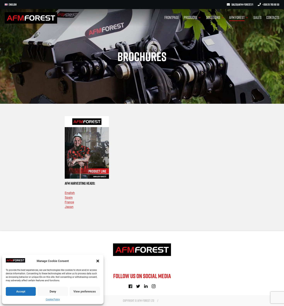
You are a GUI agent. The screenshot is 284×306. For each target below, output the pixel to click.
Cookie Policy (53, 299)
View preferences (84, 291)
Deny (53, 291)
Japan (69, 207)
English (70, 193)
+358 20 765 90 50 (270, 4)
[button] (98, 261)
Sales (257, 17)
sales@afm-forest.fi (242, 4)
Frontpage (171, 17)
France (69, 202)
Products (190, 17)
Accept (20, 291)
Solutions (213, 17)
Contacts (272, 17)
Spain (69, 197)
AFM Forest (237, 17)
